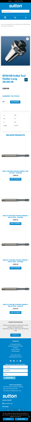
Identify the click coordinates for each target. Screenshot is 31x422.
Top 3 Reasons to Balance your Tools (12, 390)
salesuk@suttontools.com (15, 357)
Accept (8, 419)
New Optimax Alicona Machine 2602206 (13, 386)
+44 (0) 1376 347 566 (15, 355)
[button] (27, 38)
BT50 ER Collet (18, 24)
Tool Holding (7, 24)
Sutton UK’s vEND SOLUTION (10, 388)
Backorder (15, 102)
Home (2, 24)
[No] (29, 416)
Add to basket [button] (15, 179)
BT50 (12, 24)
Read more (21, 419)
